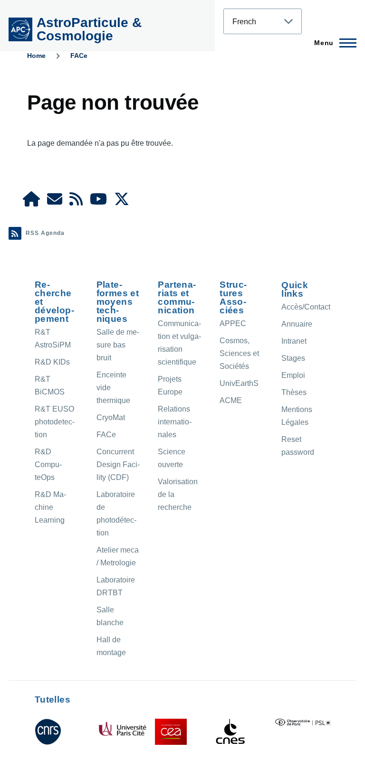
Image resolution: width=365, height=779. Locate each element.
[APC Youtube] (98, 202)
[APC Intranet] (31, 202)
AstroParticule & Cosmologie (89, 29)
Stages (293, 358)
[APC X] (121, 202)
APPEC (233, 323)
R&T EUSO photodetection (55, 422)
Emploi (293, 375)
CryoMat (110, 417)
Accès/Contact (305, 307)
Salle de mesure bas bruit (117, 345)
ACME (231, 400)
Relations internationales (175, 422)
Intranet (294, 341)
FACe (78, 55)
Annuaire (296, 324)
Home (36, 55)
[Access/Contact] (54, 202)
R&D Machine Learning (50, 507)
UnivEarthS (239, 383)
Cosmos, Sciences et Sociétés (239, 353)
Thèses (294, 392)
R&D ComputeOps (48, 464)
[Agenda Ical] (76, 202)
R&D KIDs (52, 362)
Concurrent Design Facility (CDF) (118, 464)
